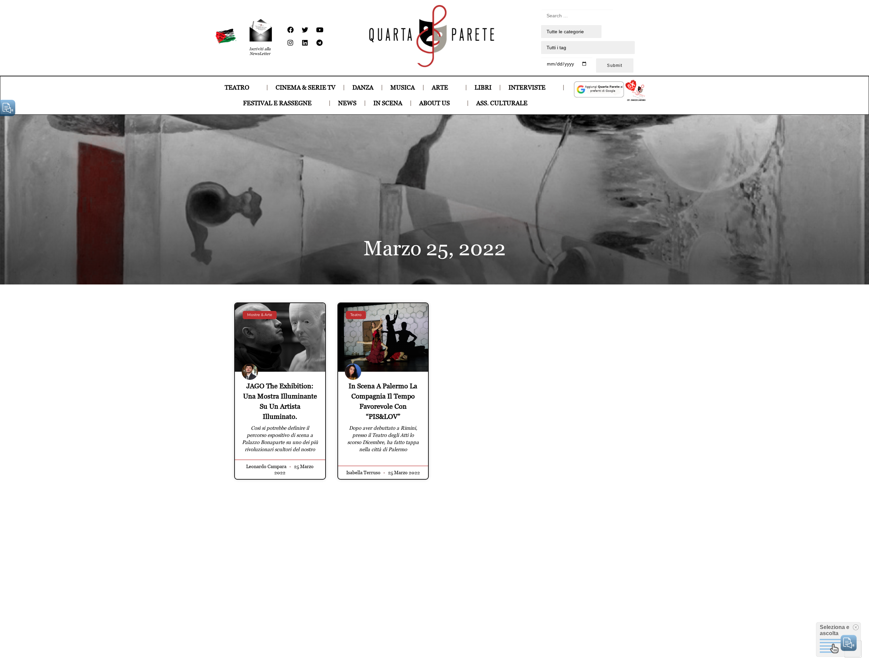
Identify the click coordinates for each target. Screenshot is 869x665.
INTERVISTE (527, 87)
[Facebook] (290, 29)
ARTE (440, 87)
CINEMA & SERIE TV (305, 87)
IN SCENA (387, 103)
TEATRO (237, 87)
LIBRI (483, 87)
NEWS (347, 103)
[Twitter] (304, 29)
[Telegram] (319, 42)
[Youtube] (319, 29)
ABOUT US (434, 103)
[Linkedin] (304, 42)
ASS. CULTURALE (502, 103)
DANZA (362, 87)
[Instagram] (290, 42)
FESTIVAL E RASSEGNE (277, 103)
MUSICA (402, 87)
